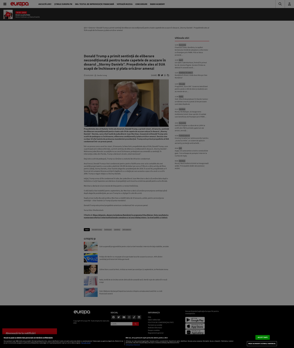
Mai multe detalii (85, 343)
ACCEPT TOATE (263, 337)
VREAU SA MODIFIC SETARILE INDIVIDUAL (262, 344)
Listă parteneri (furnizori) (133, 345)
